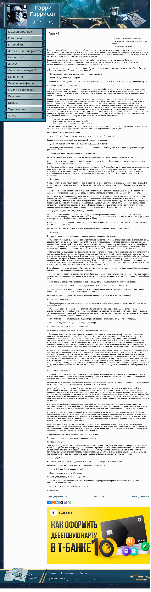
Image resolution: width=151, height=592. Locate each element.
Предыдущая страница (57, 497)
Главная (52, 573)
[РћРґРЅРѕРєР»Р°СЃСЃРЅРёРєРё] (53, 502)
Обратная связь (67, 573)
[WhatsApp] (69, 502)
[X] (61, 502)
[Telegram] (57, 502)
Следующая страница (139, 497)
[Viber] (65, 502)
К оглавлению (98, 497)
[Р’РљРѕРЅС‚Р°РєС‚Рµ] (49, 502)
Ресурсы (83, 573)
